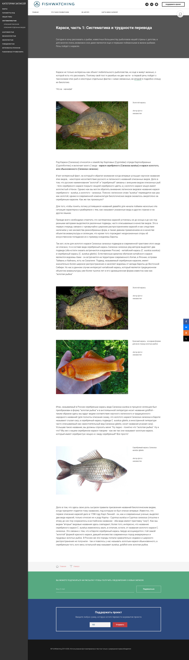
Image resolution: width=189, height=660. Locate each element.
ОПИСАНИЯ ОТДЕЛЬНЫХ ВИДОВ (14, 27)
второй (137, 79)
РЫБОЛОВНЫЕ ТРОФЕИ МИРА (12, 52)
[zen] (156, 4)
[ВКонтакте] (186, 327)
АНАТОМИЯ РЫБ (8, 32)
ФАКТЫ (4, 9)
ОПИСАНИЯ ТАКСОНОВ (11, 24)
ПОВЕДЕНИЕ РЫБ (8, 44)
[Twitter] (186, 338)
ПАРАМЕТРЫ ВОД (8, 13)
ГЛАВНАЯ (35, 12)
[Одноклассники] (186, 333)
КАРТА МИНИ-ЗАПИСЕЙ (110, 12)
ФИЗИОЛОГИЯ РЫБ (9, 36)
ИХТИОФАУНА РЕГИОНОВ (11, 48)
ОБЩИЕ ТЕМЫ (7, 17)
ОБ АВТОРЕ (85, 12)
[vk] (151, 4)
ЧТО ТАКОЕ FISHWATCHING (60, 12)
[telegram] (147, 4)
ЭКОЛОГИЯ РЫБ (7, 40)
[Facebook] (186, 321)
